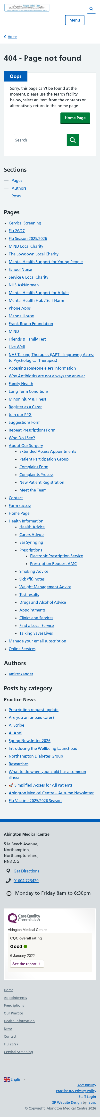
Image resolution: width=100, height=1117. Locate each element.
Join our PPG (20, 414)
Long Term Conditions (28, 391)
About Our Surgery (26, 445)
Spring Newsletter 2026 (29, 740)
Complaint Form (33, 466)
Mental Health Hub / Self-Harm (36, 300)
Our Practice (13, 1013)
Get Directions (26, 871)
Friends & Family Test (27, 339)
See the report (24, 964)
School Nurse (20, 269)
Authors (19, 188)
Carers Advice (31, 534)
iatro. (92, 1102)
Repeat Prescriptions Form (32, 430)
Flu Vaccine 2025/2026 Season (35, 800)
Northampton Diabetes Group (36, 756)
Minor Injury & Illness (27, 399)
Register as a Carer (25, 406)
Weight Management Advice (45, 586)
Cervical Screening (25, 223)
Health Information (26, 521)
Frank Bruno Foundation (31, 323)
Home (12, 37)
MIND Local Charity (26, 246)
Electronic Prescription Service (56, 555)
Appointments (32, 610)
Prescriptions (30, 550)
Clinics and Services (36, 617)
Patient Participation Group (44, 459)
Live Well (17, 346)
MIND (14, 331)
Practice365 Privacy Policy (76, 1091)
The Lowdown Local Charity (33, 254)
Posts (16, 196)
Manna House (21, 315)
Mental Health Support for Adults (39, 292)
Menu (74, 20)
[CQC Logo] (24, 922)
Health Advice (32, 526)
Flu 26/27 (17, 230)
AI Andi (15, 732)
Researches (18, 763)
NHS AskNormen (24, 285)
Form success (20, 505)
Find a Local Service (36, 625)
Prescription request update (33, 709)
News (8, 1029)
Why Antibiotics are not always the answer (47, 375)
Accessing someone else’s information (42, 368)
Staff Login (87, 1097)
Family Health (21, 383)
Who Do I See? (22, 437)
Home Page (75, 117)
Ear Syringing (31, 542)
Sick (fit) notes (31, 579)
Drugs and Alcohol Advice (42, 602)
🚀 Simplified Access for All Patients (40, 785)
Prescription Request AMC (53, 563)
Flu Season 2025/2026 (28, 238)
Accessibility (86, 1085)
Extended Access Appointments (47, 451)
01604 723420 (26, 880)
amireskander (21, 673)
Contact (16, 497)
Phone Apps (20, 308)
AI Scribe (16, 725)
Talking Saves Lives (36, 633)
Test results (29, 594)
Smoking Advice (33, 571)
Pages (17, 180)
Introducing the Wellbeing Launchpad (43, 748)
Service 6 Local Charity (28, 277)
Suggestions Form (25, 422)
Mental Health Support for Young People (46, 261)
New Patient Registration (41, 482)
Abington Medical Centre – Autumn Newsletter (51, 792)
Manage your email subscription (37, 641)
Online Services (22, 648)
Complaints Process (36, 474)
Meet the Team (33, 490)
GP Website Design (67, 1102)
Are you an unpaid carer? (31, 717)
